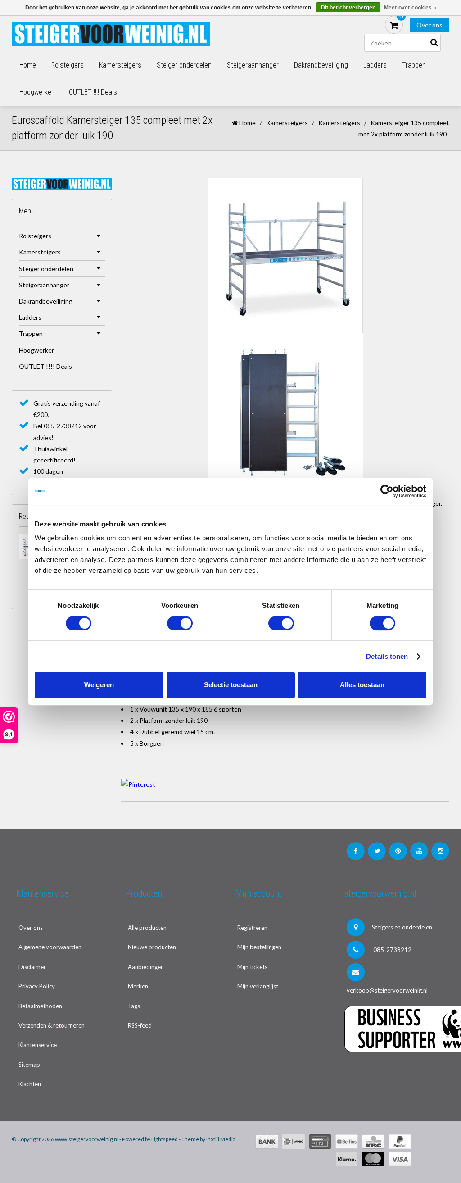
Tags (134, 1006)
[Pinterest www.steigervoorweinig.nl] (398, 851)
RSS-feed (140, 1025)
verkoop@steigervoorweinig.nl (387, 990)
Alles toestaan (362, 685)
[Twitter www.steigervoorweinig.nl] (377, 851)
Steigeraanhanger (253, 65)
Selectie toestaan (231, 685)
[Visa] (400, 1159)
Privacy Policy (36, 986)
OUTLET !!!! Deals (93, 92)
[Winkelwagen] (394, 25)
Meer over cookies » (410, 8)
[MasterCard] (373, 1159)
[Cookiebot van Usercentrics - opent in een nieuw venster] (387, 491)
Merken (138, 986)
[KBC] (373, 1141)
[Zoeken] (434, 42)
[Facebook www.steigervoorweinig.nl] (356, 851)
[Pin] (320, 1141)
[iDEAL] (293, 1141)
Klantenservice (37, 1044)
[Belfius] (346, 1141)
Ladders (375, 65)
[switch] (180, 623)
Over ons (429, 25)
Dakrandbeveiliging (321, 65)
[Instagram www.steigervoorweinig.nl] (440, 851)
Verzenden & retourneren (51, 1025)
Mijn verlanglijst (257, 986)
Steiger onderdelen (184, 65)
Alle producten (147, 927)
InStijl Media (220, 1139)
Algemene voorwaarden (49, 947)
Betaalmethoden (40, 1006)
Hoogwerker (36, 92)
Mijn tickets (252, 966)
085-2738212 (391, 949)
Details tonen (387, 656)
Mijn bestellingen (259, 947)
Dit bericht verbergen (348, 8)
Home (27, 65)
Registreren (252, 927)
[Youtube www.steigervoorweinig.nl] (419, 851)
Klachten (29, 1084)
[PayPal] (400, 1141)
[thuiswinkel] (394, 1070)
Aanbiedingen (146, 966)
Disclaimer (32, 966)
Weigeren (99, 685)
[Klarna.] (346, 1159)
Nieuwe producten (152, 947)
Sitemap (29, 1064)
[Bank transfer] (266, 1141)
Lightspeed (164, 1139)
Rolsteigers (67, 65)
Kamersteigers (120, 65)
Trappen (414, 65)
